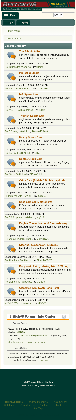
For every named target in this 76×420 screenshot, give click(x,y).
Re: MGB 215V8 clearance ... (20, 110)
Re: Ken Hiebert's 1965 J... (19, 88)
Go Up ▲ (49, 382)
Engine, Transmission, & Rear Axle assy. (43, 223)
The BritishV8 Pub (30, 51)
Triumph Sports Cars (31, 115)
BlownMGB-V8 (40, 131)
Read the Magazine (37, 402)
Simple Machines (47, 385)
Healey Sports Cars (30, 137)
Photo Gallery (59, 402)
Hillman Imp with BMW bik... (19, 196)
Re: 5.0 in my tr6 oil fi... (16, 131)
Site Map (38, 408)
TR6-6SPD (42, 88)
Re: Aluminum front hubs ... (19, 260)
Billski (42, 110)
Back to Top (62, 405)
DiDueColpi (35, 174)
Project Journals (29, 72)
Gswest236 (43, 239)
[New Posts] (11, 55)
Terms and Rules (35, 382)
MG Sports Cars (28, 94)
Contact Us (45, 405)
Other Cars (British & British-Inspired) (42, 180)
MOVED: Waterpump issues (19, 303)
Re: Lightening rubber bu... (19, 282)
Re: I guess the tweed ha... (19, 67)
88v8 (37, 153)
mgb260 (42, 196)
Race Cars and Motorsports (35, 201)
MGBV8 (41, 282)
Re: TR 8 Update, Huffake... (19, 217)
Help (25, 382)
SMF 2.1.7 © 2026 (30, 385)
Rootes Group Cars (30, 158)
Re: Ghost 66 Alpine (15, 174)
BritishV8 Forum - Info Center (32, 316)
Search (58, 15)
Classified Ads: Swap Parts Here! (39, 287)
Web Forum (10, 405)
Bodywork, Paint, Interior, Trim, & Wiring (43, 266)
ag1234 (41, 217)
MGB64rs (21, 332)
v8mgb (39, 67)
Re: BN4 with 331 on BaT (18, 153)
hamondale (44, 360)
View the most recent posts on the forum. (27, 342)
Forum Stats (19, 323)
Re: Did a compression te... (19, 239)
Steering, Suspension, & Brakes (38, 244)
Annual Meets (27, 405)
